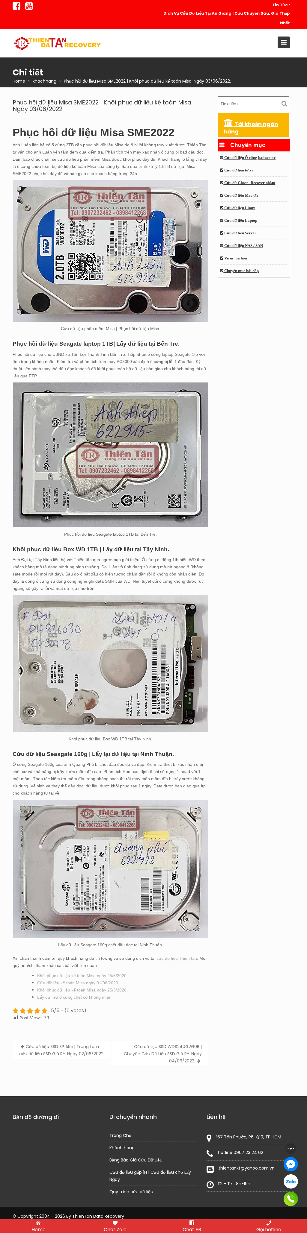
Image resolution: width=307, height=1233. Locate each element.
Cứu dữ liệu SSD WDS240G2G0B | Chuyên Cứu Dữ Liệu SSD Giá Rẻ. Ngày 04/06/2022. (163, 1054)
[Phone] (291, 1199)
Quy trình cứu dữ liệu (131, 1192)
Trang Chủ (120, 1135)
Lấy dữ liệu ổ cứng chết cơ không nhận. (75, 997)
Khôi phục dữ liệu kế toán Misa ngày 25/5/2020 (82, 975)
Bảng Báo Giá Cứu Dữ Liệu (135, 1160)
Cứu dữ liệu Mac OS (240, 195)
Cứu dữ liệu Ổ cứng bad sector (249, 158)
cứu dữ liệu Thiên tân (176, 958)
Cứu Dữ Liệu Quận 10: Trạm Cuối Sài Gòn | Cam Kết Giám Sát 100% (228, 18)
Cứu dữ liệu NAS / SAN (243, 246)
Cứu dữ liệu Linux (239, 208)
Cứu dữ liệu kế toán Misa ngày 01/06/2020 (77, 982)
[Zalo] (291, 1181)
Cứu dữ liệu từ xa (238, 170)
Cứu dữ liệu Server (239, 233)
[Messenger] (291, 1164)
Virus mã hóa (235, 258)
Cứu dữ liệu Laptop (240, 220)
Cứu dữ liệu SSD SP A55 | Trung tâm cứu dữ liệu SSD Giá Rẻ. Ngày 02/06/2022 (61, 1050)
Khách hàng (122, 1148)
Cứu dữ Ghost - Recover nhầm (249, 183)
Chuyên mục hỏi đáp (241, 271)
